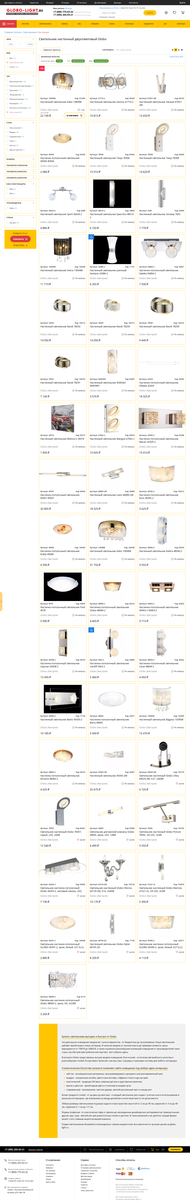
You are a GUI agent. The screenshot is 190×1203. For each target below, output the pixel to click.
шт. (158, 1149)
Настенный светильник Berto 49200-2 (61, 719)
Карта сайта (50, 1182)
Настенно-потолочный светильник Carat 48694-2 (158, 665)
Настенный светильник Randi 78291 (60, 382)
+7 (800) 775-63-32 (72, 11)
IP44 (12, 193)
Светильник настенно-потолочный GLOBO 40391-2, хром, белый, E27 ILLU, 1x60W (62, 946)
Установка (82, 2)
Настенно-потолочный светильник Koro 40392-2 (158, 496)
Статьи (83, 1187)
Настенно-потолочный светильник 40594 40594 (59, 159)
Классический (16, 128)
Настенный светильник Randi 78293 (110, 326)
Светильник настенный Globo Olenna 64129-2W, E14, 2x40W (111, 889)
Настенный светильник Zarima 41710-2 (111, 101)
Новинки (49, 1176)
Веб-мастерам (86, 1176)
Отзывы (65, 2)
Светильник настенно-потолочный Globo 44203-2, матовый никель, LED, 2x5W (61, 889)
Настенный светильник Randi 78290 (159, 326)
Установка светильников (91, 1168)
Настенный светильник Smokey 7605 (159, 214)
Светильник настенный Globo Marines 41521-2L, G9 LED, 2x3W (160, 889)
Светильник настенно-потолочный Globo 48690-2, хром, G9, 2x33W (59, 1002)
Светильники (29, 32)
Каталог (10, 24)
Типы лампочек (87, 1190)
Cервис (85, 1160)
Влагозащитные (18, 81)
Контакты (133, 2)
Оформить (175, 1149)
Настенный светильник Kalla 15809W (61, 101)
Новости (84, 1185)
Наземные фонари (19, 99)
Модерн (14, 132)
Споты (14, 67)
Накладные (16, 103)
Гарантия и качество (89, 1170)
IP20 (13, 189)
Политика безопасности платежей (129, 1179)
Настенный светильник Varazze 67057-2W (160, 103)
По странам (50, 1170)
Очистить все (176, 57)
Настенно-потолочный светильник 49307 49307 (59, 496)
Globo (13, 208)
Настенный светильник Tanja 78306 (110, 158)
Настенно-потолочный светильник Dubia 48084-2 (109, 609)
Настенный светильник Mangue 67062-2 (112, 438)
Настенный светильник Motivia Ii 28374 (62, 438)
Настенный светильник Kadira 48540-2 (160, 551)
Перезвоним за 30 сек (109, 8)
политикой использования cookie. (130, 1191)
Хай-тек (14, 145)
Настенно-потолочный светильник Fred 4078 (62, 609)
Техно (13, 141)
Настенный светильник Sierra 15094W (61, 270)
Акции (48, 1179)
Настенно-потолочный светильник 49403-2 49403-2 (158, 609)
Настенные (77, 61)
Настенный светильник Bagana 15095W (161, 719)
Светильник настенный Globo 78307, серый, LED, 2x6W (60, 833)
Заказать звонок (35, 1149)
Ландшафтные (17, 95)
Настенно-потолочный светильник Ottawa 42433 (158, 384)
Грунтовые (16, 90)
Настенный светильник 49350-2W (108, 775)
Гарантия (34, 2)
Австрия (14, 223)
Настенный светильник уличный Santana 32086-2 (108, 272)
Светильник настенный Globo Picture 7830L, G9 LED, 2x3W (160, 833)
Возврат (50, 2)
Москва (68, 8)
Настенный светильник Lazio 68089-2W (112, 494)
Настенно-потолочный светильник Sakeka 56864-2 (158, 272)
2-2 (58, 61)
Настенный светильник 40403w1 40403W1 (108, 384)
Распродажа (51, 1173)
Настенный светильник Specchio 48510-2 (112, 216)
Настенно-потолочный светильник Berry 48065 (109, 721)
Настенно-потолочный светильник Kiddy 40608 (59, 552)
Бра (13, 58)
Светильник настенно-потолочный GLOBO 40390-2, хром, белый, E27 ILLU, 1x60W (161, 946)
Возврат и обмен (87, 1173)
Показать (18, 239)
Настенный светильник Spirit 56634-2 (61, 214)
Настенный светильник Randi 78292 (60, 326)
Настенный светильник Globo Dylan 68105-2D (110, 946)
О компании (53, 1160)
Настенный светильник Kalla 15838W (110, 551)
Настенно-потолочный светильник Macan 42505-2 (158, 440)
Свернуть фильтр (51, 49)
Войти (182, 2)
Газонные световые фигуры (22, 86)
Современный (17, 137)
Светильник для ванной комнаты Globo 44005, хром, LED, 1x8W (112, 833)
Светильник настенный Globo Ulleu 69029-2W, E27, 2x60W (159, 777)
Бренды (117, 2)
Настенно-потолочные (20, 108)
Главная (9, 32)
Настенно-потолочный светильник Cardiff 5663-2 (109, 665)
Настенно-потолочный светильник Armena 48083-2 (59, 777)
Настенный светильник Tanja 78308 (159, 158)
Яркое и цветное (17, 150)
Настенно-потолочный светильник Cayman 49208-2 (59, 665)
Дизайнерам (100, 2)
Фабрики (49, 1168)
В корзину (72, 115)
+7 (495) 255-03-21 (72, 14)
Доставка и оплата (13, 2)
